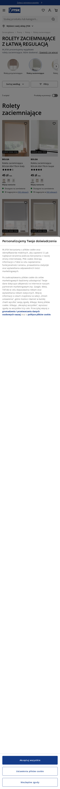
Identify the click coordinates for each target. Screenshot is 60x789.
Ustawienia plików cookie (30, 771)
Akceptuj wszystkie (30, 760)
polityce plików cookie (39, 314)
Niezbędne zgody (30, 782)
